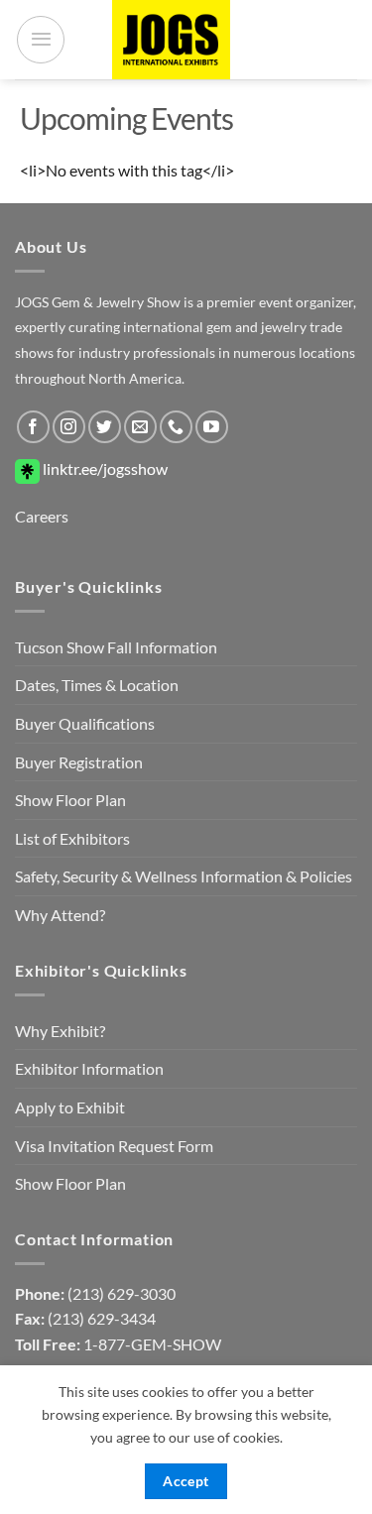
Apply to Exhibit (70, 1107)
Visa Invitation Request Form (114, 1145)
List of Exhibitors (72, 838)
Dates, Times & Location (97, 684)
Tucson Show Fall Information (116, 647)
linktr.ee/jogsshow (104, 468)
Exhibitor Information (89, 1068)
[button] (40, 39)
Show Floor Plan (70, 799)
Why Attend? (60, 914)
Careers (41, 516)
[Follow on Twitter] (104, 426)
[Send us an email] (140, 426)
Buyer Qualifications (85, 723)
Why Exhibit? (60, 1030)
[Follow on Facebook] (33, 426)
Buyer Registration (79, 762)
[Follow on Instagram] (69, 426)
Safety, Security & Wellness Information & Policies (183, 876)
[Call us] (176, 426)
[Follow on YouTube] (211, 426)
